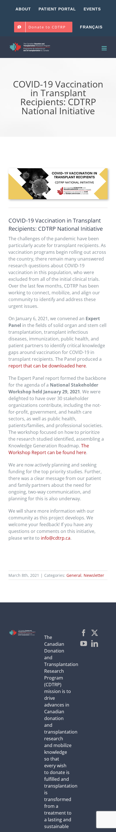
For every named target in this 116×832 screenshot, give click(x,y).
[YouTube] (83, 643)
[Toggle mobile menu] (105, 48)
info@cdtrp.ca (55, 538)
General (73, 575)
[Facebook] (83, 632)
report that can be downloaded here (47, 366)
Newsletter (94, 575)
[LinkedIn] (94, 643)
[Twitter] (94, 632)
